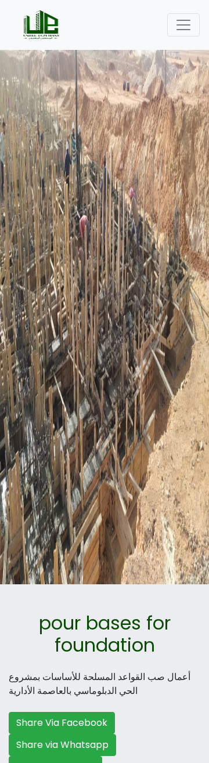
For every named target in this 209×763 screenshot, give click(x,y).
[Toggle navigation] (183, 25)
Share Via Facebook (61, 722)
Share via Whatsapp (62, 744)
